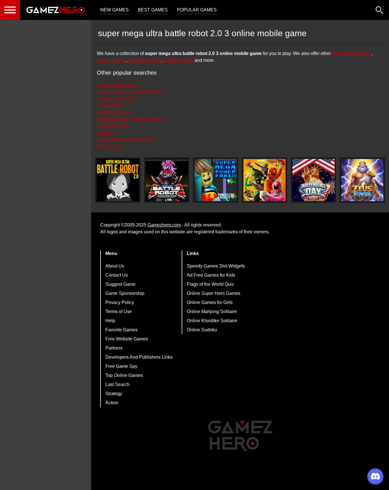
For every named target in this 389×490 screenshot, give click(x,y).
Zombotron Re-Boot (117, 84)
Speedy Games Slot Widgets (216, 266)
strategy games (144, 60)
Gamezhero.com (164, 224)
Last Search (117, 384)
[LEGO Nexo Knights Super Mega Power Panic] (215, 180)
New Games (114, 9)
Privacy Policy (119, 302)
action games (111, 60)
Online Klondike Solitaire (212, 320)
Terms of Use (118, 311)
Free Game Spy (121, 366)
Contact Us (116, 275)
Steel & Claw (110, 146)
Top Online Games (124, 375)
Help (110, 320)
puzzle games (178, 60)
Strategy (113, 393)
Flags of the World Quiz (210, 284)
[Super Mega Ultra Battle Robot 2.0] (118, 180)
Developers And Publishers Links (139, 357)
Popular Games (197, 9)
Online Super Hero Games (213, 293)
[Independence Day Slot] (313, 180)
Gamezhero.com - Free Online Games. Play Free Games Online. (55, 10)
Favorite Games (121, 329)
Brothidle (106, 132)
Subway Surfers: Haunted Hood (129, 91)
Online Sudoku (202, 329)
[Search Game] (379, 11)
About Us (114, 266)
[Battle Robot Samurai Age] (167, 180)
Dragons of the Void (117, 98)
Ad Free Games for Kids (211, 275)
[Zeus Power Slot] (362, 180)
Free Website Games (126, 338)
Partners (113, 348)
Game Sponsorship (124, 293)
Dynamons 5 (109, 105)
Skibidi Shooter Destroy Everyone (131, 119)
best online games (352, 53)
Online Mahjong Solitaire (212, 311)
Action (111, 402)
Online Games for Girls (210, 302)
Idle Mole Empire (114, 112)
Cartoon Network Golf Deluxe (126, 139)
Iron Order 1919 (112, 125)
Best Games (153, 9)
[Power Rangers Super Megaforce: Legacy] (264, 180)
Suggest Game (120, 284)
